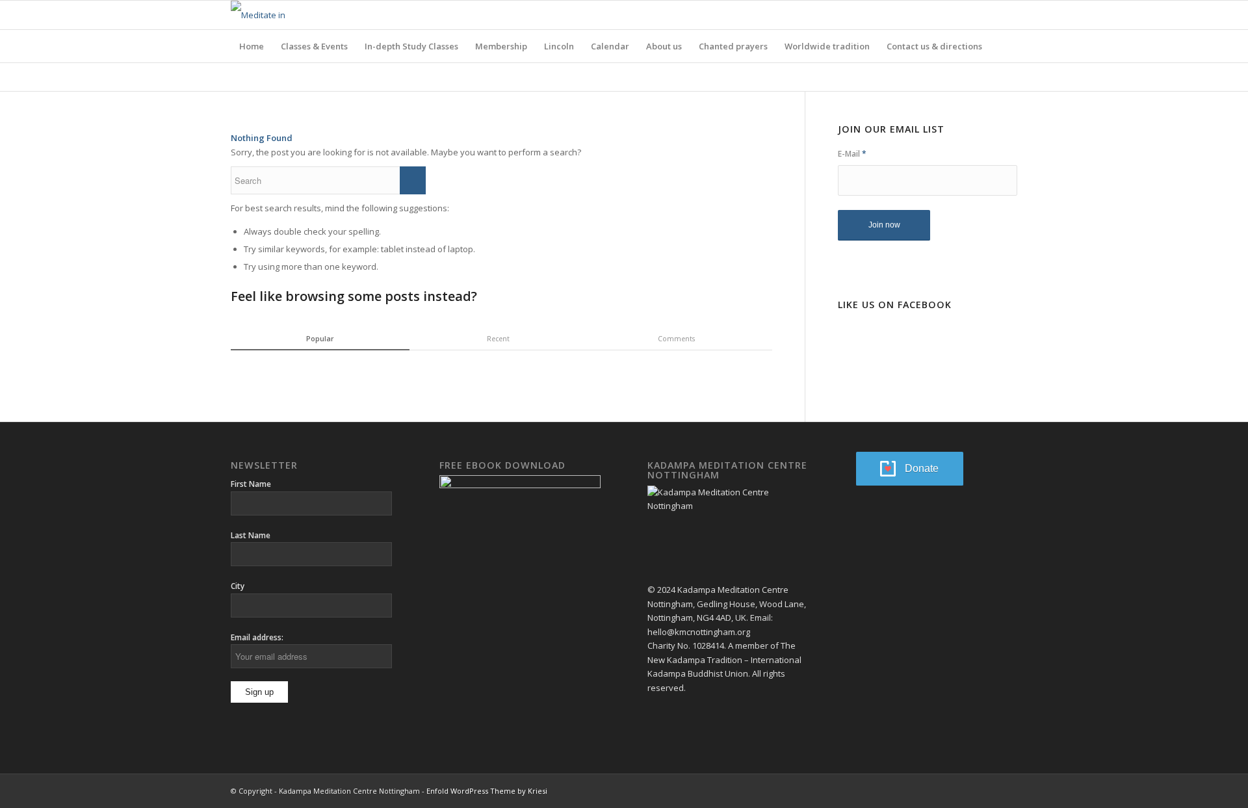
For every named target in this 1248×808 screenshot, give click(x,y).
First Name (251, 483)
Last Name (250, 535)
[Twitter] (1007, 15)
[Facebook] (988, 15)
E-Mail (852, 153)
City (237, 586)
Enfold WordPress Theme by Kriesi (486, 791)
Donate (922, 468)
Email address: (257, 637)
